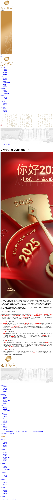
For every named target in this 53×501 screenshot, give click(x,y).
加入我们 (3, 107)
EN (1, 56)
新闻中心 (3, 88)
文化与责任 (3, 95)
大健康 (4, 81)
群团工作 (5, 104)
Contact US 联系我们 (5, 144)
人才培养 (5, 110)
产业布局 (3, 76)
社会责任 (5, 99)
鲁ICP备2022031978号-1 (38, 431)
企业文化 (5, 97)
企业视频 (5, 91)
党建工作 (5, 103)
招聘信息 (5, 111)
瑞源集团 (3, 436)
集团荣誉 (5, 72)
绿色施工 (5, 78)
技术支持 (12, 433)
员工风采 (5, 108)
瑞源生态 (5, 74)
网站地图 (7, 433)
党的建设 (3, 101)
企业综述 (5, 69)
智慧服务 (5, 79)
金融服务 (5, 84)
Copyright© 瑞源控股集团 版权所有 (10, 431)
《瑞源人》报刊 (6, 93)
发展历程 (5, 71)
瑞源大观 (3, 67)
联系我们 (3, 433)
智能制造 (5, 86)
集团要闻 (5, 90)
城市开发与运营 (6, 82)
